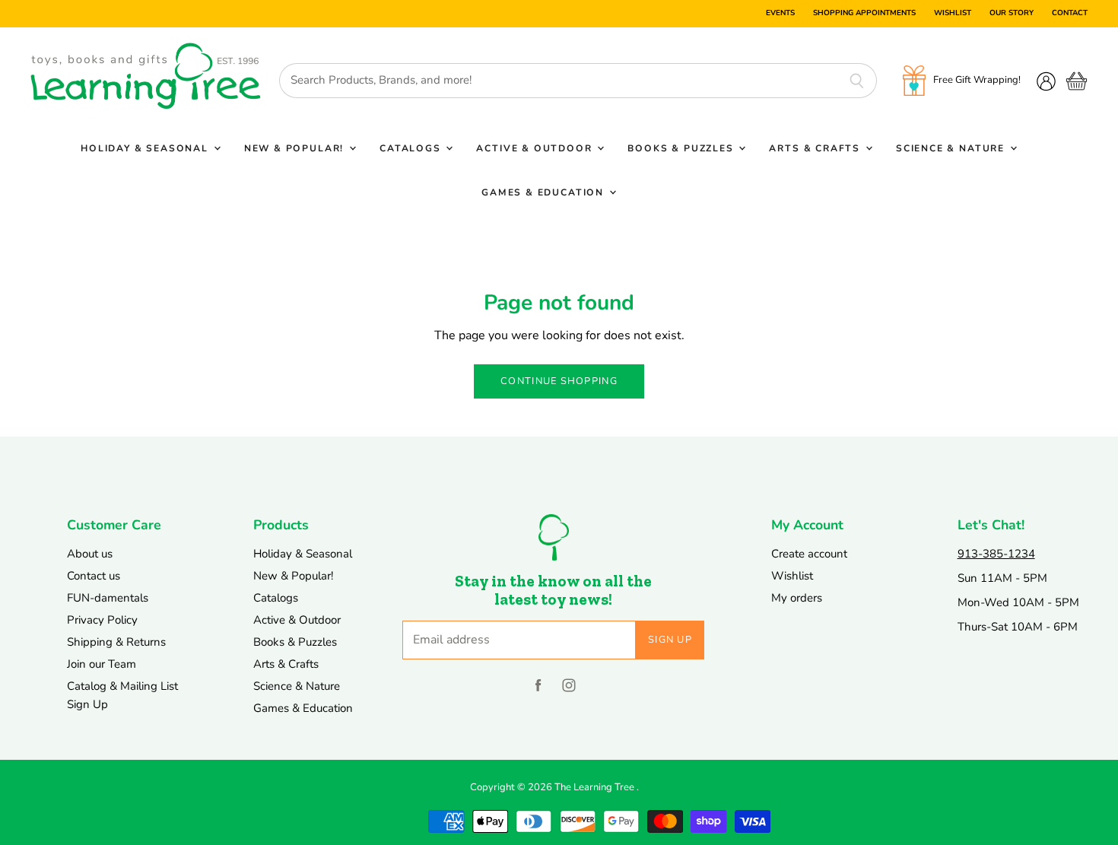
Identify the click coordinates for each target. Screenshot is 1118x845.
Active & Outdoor (536, 148)
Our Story (1011, 13)
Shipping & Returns (116, 642)
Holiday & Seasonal (146, 148)
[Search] (857, 80)
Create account (809, 553)
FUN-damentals (107, 597)
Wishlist (952, 13)
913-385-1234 (996, 553)
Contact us (93, 575)
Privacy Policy (102, 619)
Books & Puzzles (682, 148)
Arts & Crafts (816, 148)
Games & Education (544, 192)
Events (780, 13)
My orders (796, 597)
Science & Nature (952, 148)
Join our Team (101, 664)
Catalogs (412, 148)
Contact (1070, 13)
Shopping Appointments (864, 13)
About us (90, 553)
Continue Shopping (559, 381)
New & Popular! (296, 148)
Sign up (670, 639)
